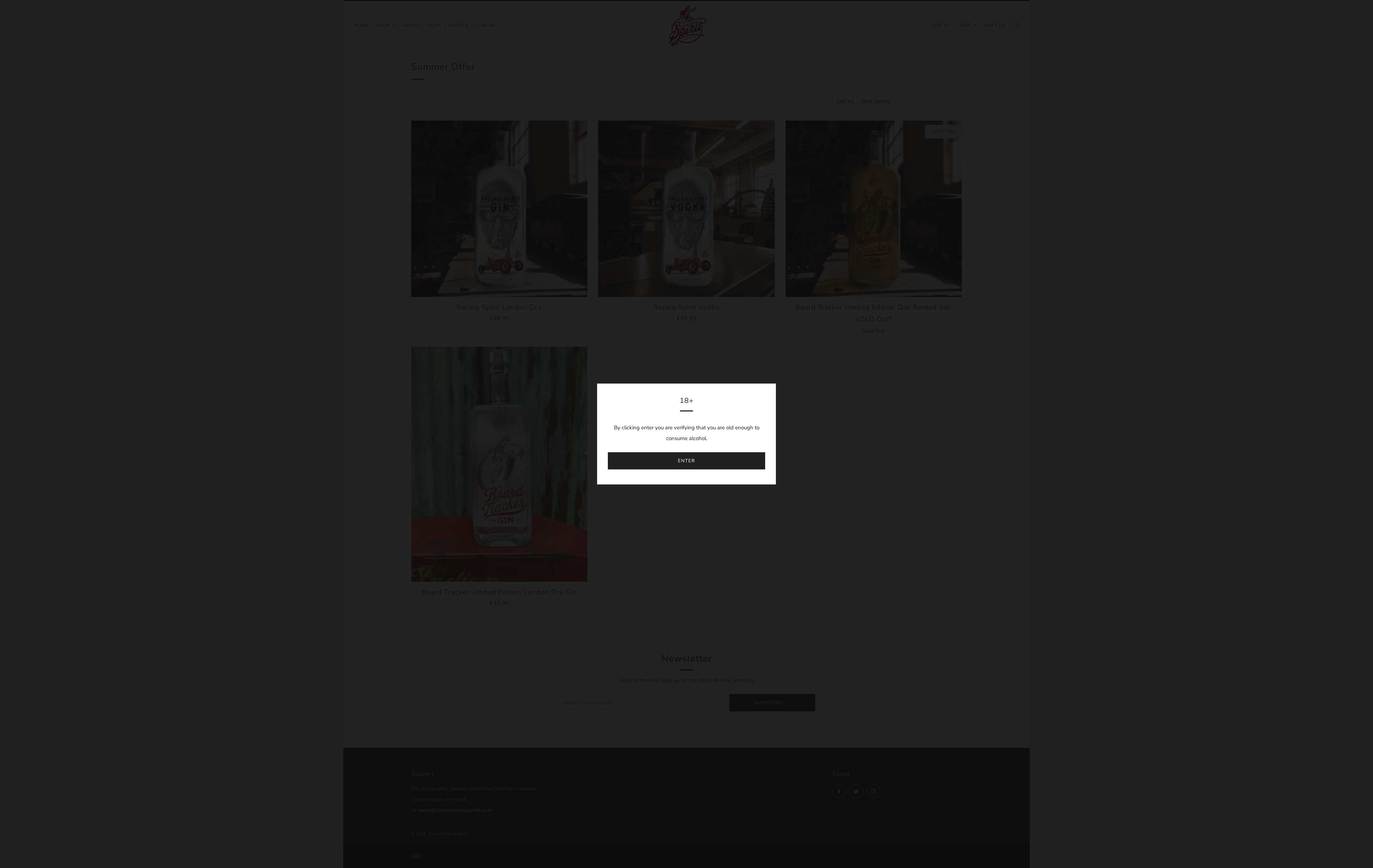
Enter (686, 461)
